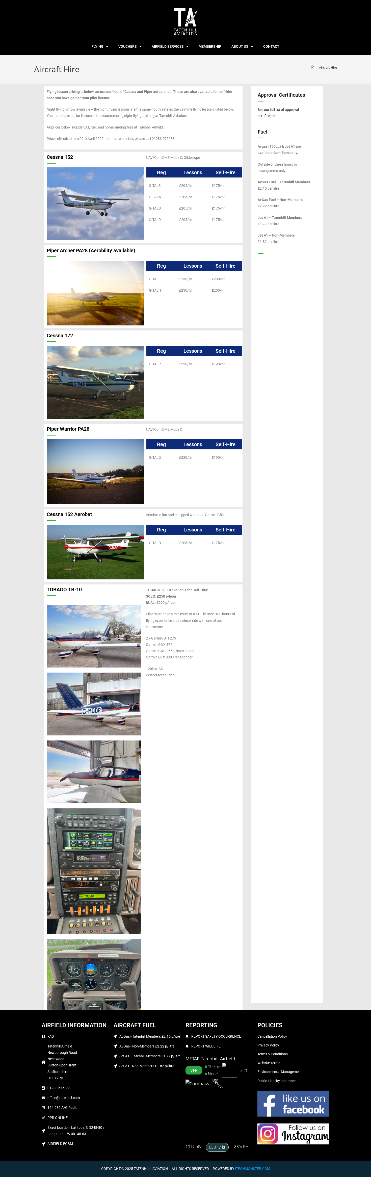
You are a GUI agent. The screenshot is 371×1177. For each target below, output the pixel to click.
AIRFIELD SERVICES (168, 46)
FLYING (97, 46)
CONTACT (271, 46)
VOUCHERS (127, 46)
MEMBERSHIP (210, 46)
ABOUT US (239, 46)
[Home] (312, 67)
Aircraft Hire (328, 67)
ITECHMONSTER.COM (252, 1169)
